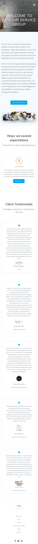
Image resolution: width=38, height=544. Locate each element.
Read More (19, 181)
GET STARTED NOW (19, 102)
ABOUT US (19, 516)
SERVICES (19, 532)
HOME (19, 529)
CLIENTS (19, 522)
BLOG (19, 519)
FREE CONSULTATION (19, 526)
